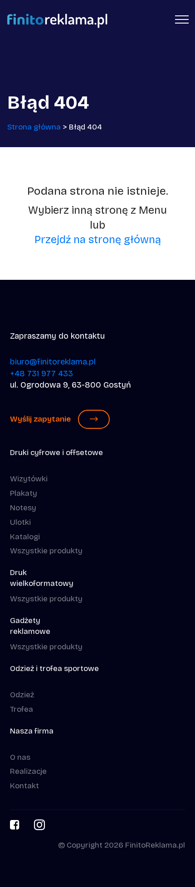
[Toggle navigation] (182, 19)
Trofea (21, 709)
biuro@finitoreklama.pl (53, 362)
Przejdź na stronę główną (97, 239)
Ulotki (20, 522)
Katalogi (25, 537)
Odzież (22, 695)
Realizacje (28, 771)
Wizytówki (29, 479)
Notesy (23, 508)
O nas (20, 757)
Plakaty (23, 493)
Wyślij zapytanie (40, 419)
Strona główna (34, 127)
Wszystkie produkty (46, 551)
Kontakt (24, 786)
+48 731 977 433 (41, 374)
